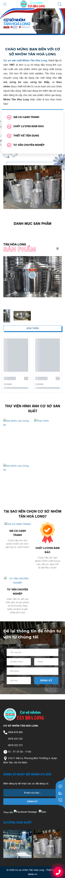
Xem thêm (32, 328)
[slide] (32, 21)
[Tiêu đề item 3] (47, 844)
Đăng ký (46, 680)
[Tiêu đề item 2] (17, 844)
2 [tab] (37, 29)
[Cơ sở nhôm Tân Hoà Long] (33, 4)
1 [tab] (27, 29)
